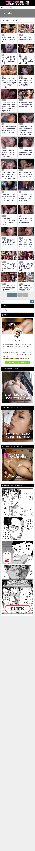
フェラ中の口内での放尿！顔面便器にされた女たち (25, 39)
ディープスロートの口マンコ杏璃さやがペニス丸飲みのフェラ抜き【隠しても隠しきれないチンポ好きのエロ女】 (8, 106)
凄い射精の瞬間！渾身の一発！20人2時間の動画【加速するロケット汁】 (25, 104)
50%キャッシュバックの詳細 (17, 362)
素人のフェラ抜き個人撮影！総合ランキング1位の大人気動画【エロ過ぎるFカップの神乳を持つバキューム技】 (9, 83)
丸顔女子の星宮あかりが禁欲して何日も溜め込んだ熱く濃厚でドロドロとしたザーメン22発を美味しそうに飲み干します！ (26, 130)
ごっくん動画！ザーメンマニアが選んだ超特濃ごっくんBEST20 (8, 288)
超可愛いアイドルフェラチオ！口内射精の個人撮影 (8, 39)
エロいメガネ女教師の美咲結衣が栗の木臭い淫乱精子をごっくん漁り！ (25, 152)
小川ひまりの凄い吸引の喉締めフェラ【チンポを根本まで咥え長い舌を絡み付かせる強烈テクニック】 (25, 244)
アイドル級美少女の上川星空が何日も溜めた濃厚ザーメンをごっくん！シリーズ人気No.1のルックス (9, 198)
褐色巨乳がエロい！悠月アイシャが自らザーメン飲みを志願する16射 (25, 220)
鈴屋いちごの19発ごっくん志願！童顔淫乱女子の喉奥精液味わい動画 (26, 288)
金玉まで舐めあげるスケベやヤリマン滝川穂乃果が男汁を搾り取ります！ (25, 174)
